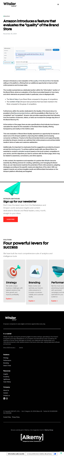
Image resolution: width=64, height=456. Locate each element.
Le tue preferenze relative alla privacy (39, 454)
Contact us (6, 395)
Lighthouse (6, 379)
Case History (7, 382)
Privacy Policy (16, 417)
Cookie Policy (7, 417)
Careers (5, 393)
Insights (5, 374)
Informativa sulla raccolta (16, 454)
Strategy (5, 358)
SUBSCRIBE (10, 219)
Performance (7, 360)
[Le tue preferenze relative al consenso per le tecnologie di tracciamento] (61, 453)
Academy (6, 376)
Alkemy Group (49, 430)
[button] (58, 4)
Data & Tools (7, 365)
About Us (6, 390)
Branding (6, 363)
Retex (17, 347)
